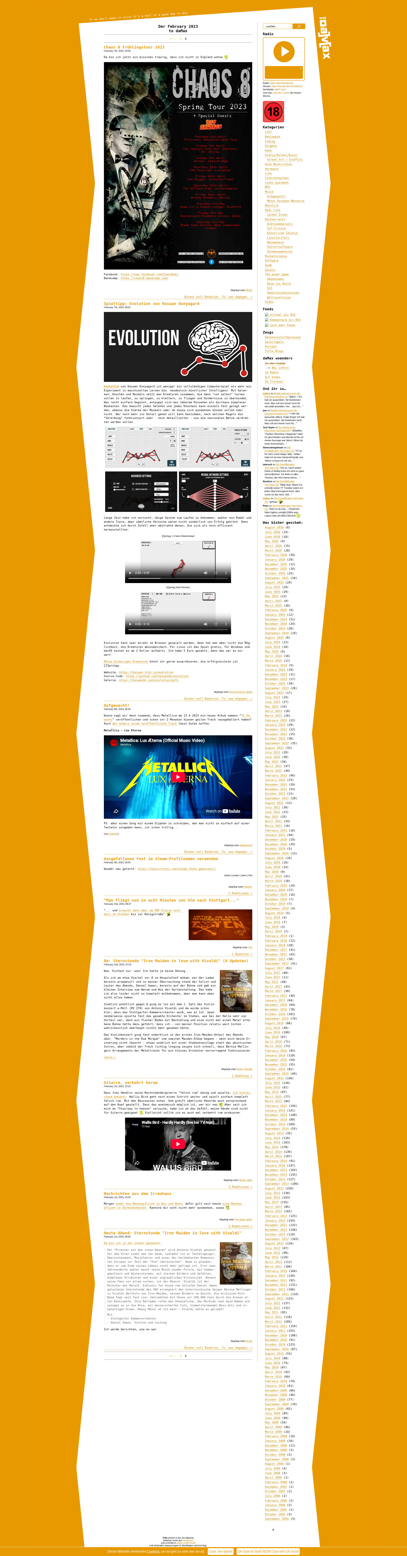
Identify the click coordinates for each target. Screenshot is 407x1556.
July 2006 (272, 1496)
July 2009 (272, 1413)
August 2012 (274, 1243)
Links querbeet (277, 182)
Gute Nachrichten (278, 164)
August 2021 (274, 803)
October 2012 (275, 1234)
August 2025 (274, 582)
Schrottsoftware (280, 246)
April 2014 (273, 1151)
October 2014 (275, 1124)
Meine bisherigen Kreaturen (126, 661)
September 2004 (277, 1518)
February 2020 (276, 885)
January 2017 (275, 1000)
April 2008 (273, 1477)
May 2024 (272, 651)
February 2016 (276, 1050)
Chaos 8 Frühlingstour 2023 (134, 47)
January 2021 (275, 835)
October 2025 (275, 573)
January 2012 (275, 1275)
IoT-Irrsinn (276, 228)
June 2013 (272, 1197)
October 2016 (275, 1014)
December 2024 (276, 619)
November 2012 (276, 1229)
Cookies (153, 1551)
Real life (248, 1069)
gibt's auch (280, 89)
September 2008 (277, 1459)
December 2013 (276, 1170)
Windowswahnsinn (280, 251)
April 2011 (273, 1317)
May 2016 (272, 1037)
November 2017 (276, 954)
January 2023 (275, 724)
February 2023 (276, 720)
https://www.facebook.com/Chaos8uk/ (149, 274)
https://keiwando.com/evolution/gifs (148, 680)
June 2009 (272, 1418)
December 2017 (276, 949)
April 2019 (273, 931)
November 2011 (276, 1284)
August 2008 (274, 1463)
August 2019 (274, 913)
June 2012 (272, 1252)
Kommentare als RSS (284, 319)
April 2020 (273, 876)
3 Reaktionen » (240, 1186)
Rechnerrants (275, 219)
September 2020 (277, 853)
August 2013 (274, 1188)
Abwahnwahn (275, 279)
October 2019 (275, 903)
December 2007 (276, 1486)
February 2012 (276, 1271)
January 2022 (275, 779)
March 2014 (273, 1156)
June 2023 (272, 702)
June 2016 (272, 1032)
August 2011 (274, 1298)
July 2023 (272, 697)
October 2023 (275, 683)
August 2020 (274, 858)
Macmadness (275, 242)
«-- (173, 38)
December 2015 (276, 1059)
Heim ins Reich (279, 283)
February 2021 (276, 830)
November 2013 (276, 1174)
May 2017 (272, 982)
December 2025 (276, 564)
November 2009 (276, 1395)
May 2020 (272, 871)
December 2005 (276, 1509)
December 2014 (276, 1115)
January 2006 (275, 1505)
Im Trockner (274, 381)
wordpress (187, 1540)
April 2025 (273, 601)
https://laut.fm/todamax (281, 83)
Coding (270, 141)
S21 (250, 947)
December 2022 (276, 729)
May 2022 (272, 761)
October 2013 (275, 1179)
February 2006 (276, 1500)
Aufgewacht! (117, 705)
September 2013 (277, 1183)
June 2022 (272, 757)
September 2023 (277, 688)
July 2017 (272, 972)
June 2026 (272, 536)
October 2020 (275, 848)
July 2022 (272, 752)
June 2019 (272, 922)
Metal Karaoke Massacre (285, 200)
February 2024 (276, 665)
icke (268, 173)
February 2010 (276, 1381)
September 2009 (277, 1404)
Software (272, 260)
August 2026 (274, 527)
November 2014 (276, 1119)
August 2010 (274, 1353)
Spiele (249, 692)
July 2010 (272, 1358)
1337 (268, 132)
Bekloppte (272, 136)
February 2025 (276, 610)
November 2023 (276, 679)
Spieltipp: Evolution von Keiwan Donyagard (151, 303)
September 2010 (277, 1349)
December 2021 (276, 784)
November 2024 (276, 623)
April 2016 (273, 1041)
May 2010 (272, 1367)
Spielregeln (274, 342)
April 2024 (273, 656)
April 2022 (273, 766)
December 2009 (276, 1390)
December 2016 (276, 1004)
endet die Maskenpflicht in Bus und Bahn (149, 1203)
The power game (243, 1219)
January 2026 (275, 559)
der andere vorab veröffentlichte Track (144, 723)
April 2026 (273, 545)
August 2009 (274, 1408)
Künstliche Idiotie (282, 233)
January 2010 (275, 1385)
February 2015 (276, 1105)
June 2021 (272, 812)
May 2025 (272, 596)
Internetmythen (277, 178)
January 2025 (275, 614)
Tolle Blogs (274, 351)
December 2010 (276, 1335)
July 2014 (272, 1138)
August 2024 (274, 637)
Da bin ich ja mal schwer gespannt (132, 1243)
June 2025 (272, 591)
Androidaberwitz (280, 224)
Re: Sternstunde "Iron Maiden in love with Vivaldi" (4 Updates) (176, 961)
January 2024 (275, 669)
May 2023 (272, 706)
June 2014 (272, 1142)
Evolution (111, 386)
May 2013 (272, 1202)
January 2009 (275, 1440)
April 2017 (273, 986)
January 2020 (275, 890)
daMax (266, 393)
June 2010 (272, 1363)
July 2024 (272, 642)
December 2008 (276, 1445)
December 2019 (276, 894)
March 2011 (273, 1321)
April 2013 (273, 1206)
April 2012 (273, 1262)
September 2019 (277, 908)
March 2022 (273, 770)
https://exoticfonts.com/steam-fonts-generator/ (177, 868)
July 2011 (272, 1303)
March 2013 (273, 1211)
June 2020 (272, 867)
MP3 (267, 187)
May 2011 (272, 1312)
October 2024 (275, 628)
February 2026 (276, 555)
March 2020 (273, 881)
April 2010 (273, 1372)
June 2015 (272, 1087)
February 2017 (276, 995)
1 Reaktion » (242, 954)
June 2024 (272, 646)
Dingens (271, 145)
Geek (268, 150)
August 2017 (274, 968)
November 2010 (276, 1339)
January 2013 (275, 1220)
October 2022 (275, 738)
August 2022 (274, 748)
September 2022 (277, 743)
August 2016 (274, 1023)
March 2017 (273, 991)
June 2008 (272, 1473)
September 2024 (277, 633)
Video (249, 1180)
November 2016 (276, 1009)
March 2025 (273, 605)
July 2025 (272, 587)
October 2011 (275, 1289)
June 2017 (272, 977)
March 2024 (273, 660)
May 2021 (272, 816)
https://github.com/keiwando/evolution (157, 676)
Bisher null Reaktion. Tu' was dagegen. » (218, 296)
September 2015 (277, 1073)
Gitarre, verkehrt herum (131, 1082)
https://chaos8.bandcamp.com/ (144, 278)
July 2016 (272, 1027)
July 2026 (272, 532)
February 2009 (276, 1436)
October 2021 (275, 793)
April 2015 (273, 1096)
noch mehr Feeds (281, 325)
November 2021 (276, 789)
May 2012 (272, 1257)
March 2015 (273, 1101)
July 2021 (272, 807)
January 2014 (275, 1165)
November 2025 (276, 568)
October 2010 (275, 1344)
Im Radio (272, 372)
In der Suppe (275, 363)
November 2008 (276, 1450)
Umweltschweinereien (283, 292)
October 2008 (275, 1454)
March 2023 (273, 715)
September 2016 (277, 1018)
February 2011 (276, 1326)
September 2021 (277, 798)
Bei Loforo (280, 367)
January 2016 (275, 1055)
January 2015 (275, 1110)
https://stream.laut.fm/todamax (287, 86)
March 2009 (273, 1431)
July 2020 (272, 862)
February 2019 (276, 936)
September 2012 (277, 1239)
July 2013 (272, 1193)
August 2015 (274, 1078)
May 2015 (272, 1092)
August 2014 (274, 1133)
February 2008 (276, 1482)
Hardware (272, 168)
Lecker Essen (277, 214)
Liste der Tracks (281, 92)
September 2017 (277, 963)
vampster (113, 834)
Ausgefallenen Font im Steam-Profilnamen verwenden (161, 858)
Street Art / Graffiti (285, 159)
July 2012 (272, 1248)
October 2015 (275, 1069)
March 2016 (273, 1046)
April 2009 (273, 1427)
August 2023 (274, 692)
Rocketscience (237, 692)
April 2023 (273, 711)
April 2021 (273, 821)
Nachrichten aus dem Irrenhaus (137, 1193)
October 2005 (275, 1514)
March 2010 (273, 1376)
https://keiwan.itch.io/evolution (146, 672)
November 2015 (276, 1064)
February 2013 (276, 1216)
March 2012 (273, 1266)
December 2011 (276, 1280)
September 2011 (277, 1294)
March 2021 (273, 825)
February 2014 (276, 1160)
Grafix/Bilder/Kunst (281, 155)
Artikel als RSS (281, 314)
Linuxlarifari (278, 237)
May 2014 (272, 1147)
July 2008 (272, 1468)
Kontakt (271, 346)
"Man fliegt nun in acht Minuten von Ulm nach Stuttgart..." (171, 900)
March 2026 (273, 550)
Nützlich (248, 886)
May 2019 (272, 926)
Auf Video (272, 377)
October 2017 (275, 959)
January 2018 (275, 945)
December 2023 (276, 674)
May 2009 (272, 1422)
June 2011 (272, 1307)
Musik (249, 290)
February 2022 (276, 775)
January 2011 (275, 1330)
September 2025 (277, 578)
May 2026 (272, 541)
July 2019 (272, 917)
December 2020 (276, 839)
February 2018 (276, 940)
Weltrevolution (279, 297)
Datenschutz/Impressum (283, 337)
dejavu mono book (186, 1543)
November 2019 (276, 899)
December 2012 (276, 1225)
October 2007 (275, 1491)
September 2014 (277, 1128)
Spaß (268, 265)
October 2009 (275, 1399)
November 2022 (276, 734)
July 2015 (272, 1083)
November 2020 (276, 844)
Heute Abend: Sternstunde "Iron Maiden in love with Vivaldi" (172, 1233)
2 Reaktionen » (240, 893)
